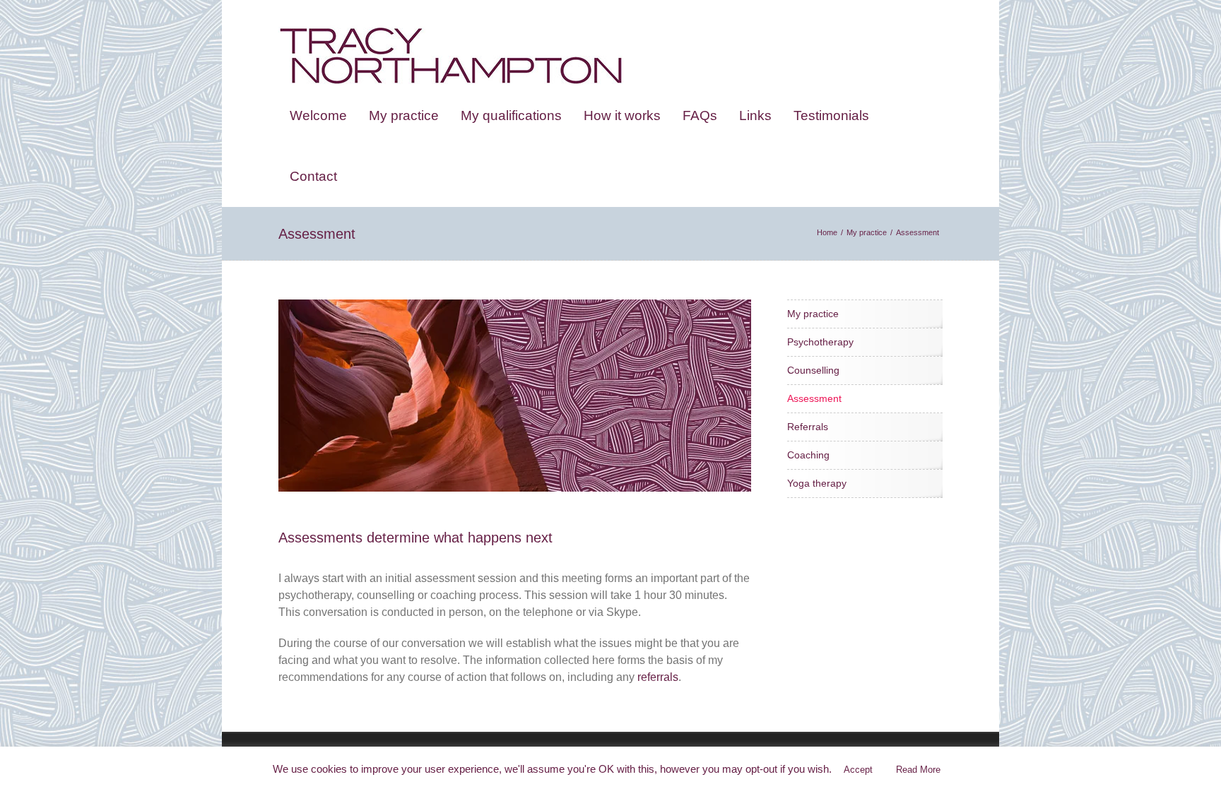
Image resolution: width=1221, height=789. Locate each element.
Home (827, 232)
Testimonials (831, 115)
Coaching (808, 455)
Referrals (807, 426)
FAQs (700, 115)
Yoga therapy (817, 483)
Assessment (814, 398)
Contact (313, 176)
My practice (404, 115)
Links (755, 115)
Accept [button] (858, 769)
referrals (657, 677)
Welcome (318, 115)
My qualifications (511, 115)
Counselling (813, 370)
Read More (918, 769)
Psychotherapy (820, 342)
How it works (622, 115)
